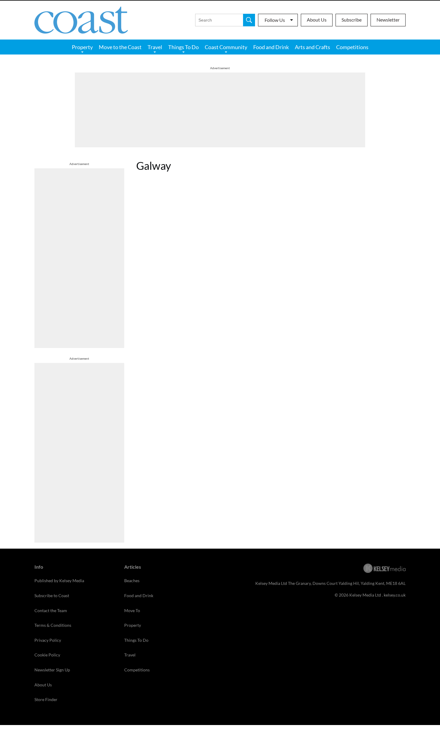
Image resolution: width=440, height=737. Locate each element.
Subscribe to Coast (51, 595)
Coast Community (226, 47)
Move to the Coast (120, 47)
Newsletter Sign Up (52, 669)
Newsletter (388, 19)
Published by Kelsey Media (59, 580)
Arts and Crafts (312, 47)
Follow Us (275, 20)
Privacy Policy (47, 640)
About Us (317, 19)
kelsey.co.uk (395, 594)
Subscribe (352, 19)
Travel (155, 47)
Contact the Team (50, 610)
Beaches (131, 580)
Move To (132, 610)
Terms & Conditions (52, 625)
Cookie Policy (47, 654)
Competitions (352, 47)
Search (249, 20)
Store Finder (45, 699)
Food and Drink (271, 47)
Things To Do (183, 47)
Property (82, 47)
